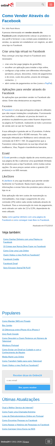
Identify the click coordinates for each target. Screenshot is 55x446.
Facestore (8, 110)
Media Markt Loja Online (13, 357)
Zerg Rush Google (10, 334)
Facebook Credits (11, 259)
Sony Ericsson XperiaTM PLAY (17, 268)
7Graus (25, 442)
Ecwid (6, 157)
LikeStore (8, 181)
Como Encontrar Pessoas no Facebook (19, 420)
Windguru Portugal (10, 345)
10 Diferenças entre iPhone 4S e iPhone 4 (21, 330)
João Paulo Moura (13, 28)
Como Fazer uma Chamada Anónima (18, 412)
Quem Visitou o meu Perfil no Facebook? (21, 255)
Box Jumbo (7, 325)
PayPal (48, 83)
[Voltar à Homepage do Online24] (7, 4)
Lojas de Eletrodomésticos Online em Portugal (22, 416)
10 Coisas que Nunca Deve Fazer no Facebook (24, 246)
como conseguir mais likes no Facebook (31, 220)
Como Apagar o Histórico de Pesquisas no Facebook (25, 425)
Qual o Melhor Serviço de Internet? (17, 407)
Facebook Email (10, 263)
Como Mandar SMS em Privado (16, 321)
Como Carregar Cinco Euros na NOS (18, 429)
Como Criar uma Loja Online (16, 250)
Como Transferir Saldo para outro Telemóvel (22, 361)
